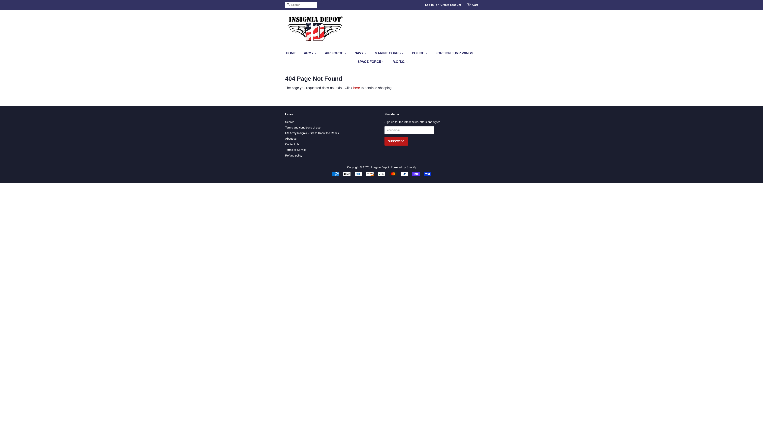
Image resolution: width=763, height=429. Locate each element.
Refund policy (293, 155)
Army (309, 53)
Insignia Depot (380, 167)
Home (291, 53)
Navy (359, 53)
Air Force (334, 53)
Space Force (369, 62)
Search (289, 122)
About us (290, 138)
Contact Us (292, 144)
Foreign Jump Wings (454, 53)
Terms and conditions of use (302, 127)
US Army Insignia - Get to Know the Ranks (312, 133)
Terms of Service (295, 149)
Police (418, 53)
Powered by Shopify (403, 167)
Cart (475, 4)
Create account (451, 4)
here (356, 88)
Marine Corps (388, 53)
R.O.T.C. (399, 62)
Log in (429, 4)
